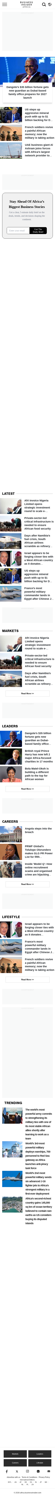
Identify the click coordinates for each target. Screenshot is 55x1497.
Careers (15, 1463)
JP (41, 1482)
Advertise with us (13, 1477)
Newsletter (49, 1471)
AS (16, 1482)
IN (36, 1482)
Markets (15, 1454)
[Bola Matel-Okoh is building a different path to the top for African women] (27, 774)
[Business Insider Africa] (28, 4)
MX (46, 1482)
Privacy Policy (44, 1477)
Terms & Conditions (29, 1477)
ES (31, 1482)
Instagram (27, 1471)
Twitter (17, 1471)
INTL (9, 1482)
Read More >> (27, 693)
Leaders (40, 1454)
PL (27, 1484)
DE (26, 1482)
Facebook (6, 1471)
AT (21, 1482)
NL (22, 1484)
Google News (38, 1471)
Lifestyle (40, 1463)
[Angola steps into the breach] (27, 834)
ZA (33, 1484)
